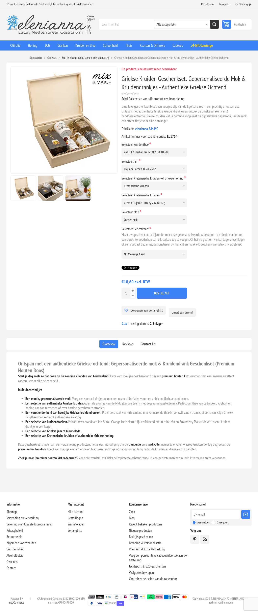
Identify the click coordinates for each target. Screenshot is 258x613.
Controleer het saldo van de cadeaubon (153, 578)
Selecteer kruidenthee (135, 144)
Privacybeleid (14, 530)
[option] (23, 188)
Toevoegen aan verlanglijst (146, 310)
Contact (11, 568)
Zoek (214, 24)
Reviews (128, 344)
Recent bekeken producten (145, 524)
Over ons (12, 561)
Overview (108, 344)
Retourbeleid (14, 536)
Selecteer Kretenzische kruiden (141, 195)
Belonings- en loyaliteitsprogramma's (29, 524)
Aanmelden (203, 522)
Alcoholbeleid (15, 555)
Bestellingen (75, 518)
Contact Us (148, 344)
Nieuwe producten (140, 530)
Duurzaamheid (15, 549)
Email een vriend (182, 312)
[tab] (108, 344)
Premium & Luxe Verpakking (147, 549)
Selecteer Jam (130, 161)
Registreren (207, 4)
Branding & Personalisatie (145, 543)
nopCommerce (16, 602)
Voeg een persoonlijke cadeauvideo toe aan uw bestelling (158, 557)
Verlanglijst (75, 530)
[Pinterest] (194, 539)
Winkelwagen (76, 524)
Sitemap (11, 511)
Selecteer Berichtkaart (135, 229)
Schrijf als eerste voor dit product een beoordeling (153, 98)
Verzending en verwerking (22, 518)
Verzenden (245, 514)
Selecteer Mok (131, 212)
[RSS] (204, 539)
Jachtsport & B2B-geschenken (147, 566)
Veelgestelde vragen (141, 572)
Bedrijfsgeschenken (141, 536)
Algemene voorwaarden (21, 543)
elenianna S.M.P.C (146, 128)
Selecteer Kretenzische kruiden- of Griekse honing (153, 178)
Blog (132, 518)
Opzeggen (222, 522)
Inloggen (224, 4)
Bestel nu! (162, 293)
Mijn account (76, 511)
